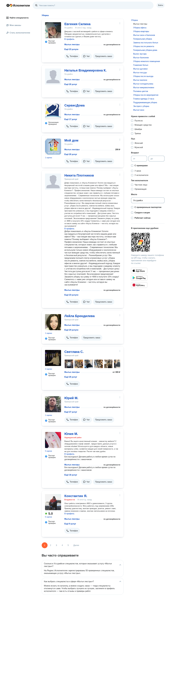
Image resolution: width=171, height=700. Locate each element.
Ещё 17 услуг (70, 119)
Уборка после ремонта (143, 46)
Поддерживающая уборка (145, 102)
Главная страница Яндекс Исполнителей (18, 5)
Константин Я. (75, 496)
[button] (72, 56)
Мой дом (71, 140)
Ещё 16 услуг (70, 475)
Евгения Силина (77, 24)
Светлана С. (74, 352)
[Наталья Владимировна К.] (53, 77)
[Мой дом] (53, 147)
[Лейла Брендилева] (53, 322)
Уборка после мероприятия (145, 95)
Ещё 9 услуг (70, 524)
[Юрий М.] (53, 404)
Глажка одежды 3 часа (143, 99)
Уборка (134, 20)
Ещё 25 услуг (70, 377)
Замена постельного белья (145, 42)
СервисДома (74, 105)
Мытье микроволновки (143, 87)
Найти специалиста (19, 18)
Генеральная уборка (142, 39)
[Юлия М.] (53, 440)
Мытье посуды (140, 72)
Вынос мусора (139, 54)
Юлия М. (71, 434)
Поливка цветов (140, 91)
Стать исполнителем (20, 33)
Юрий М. (71, 398)
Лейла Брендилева (79, 316)
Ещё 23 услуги (71, 49)
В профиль (69, 39)
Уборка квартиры (141, 31)
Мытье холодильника (143, 84)
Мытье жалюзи (140, 80)
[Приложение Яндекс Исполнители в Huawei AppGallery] (139, 285)
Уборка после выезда (143, 76)
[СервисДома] (53, 112)
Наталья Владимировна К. (85, 70)
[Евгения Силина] (53, 30)
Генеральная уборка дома (145, 50)
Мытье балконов (141, 57)
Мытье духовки (140, 69)
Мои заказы (15, 25)
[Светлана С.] (53, 358)
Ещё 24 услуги (71, 330)
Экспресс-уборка (141, 106)
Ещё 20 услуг (70, 84)
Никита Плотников (79, 175)
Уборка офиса (139, 27)
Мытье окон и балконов (144, 35)
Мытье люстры (72, 44)
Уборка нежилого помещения (146, 61)
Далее (76, 545)
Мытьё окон (138, 110)
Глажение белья (140, 65)
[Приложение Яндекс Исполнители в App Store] (139, 270)
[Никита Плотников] (53, 182)
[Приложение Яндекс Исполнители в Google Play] (139, 278)
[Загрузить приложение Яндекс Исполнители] (148, 242)
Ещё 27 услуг (70, 412)
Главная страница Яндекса (7, 5)
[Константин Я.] (53, 502)
